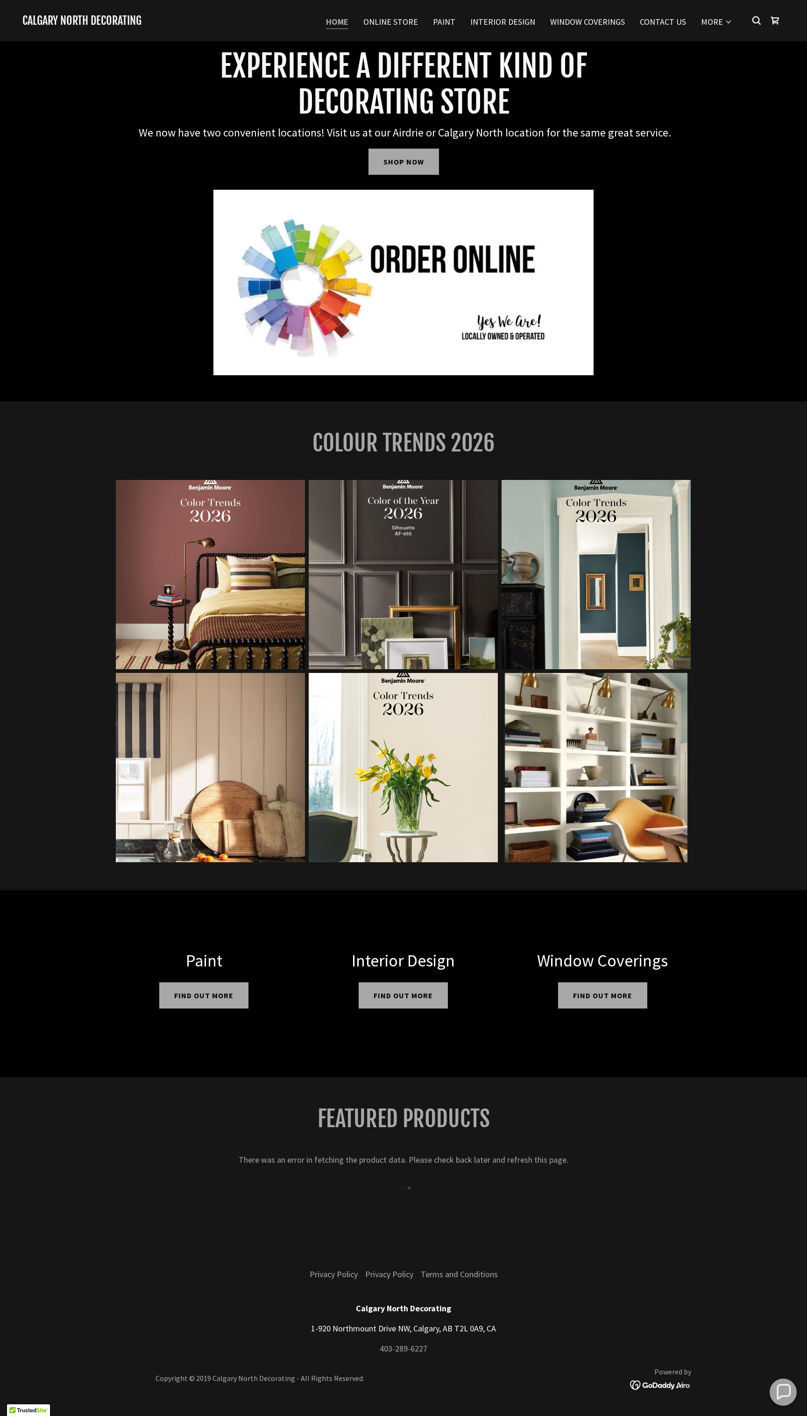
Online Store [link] (390, 21)
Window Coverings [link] (587, 21)
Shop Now (403, 161)
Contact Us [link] (663, 21)
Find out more (204, 995)
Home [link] (337, 21)
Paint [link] (444, 21)
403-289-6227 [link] (403, 1348)
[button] (716, 22)
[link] (82, 21)
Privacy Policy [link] (334, 1274)
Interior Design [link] (502, 21)
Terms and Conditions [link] (459, 1274)
